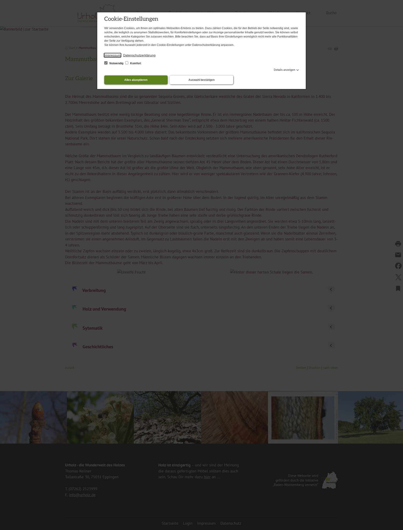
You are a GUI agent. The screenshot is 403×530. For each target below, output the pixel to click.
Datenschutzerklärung (139, 55)
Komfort (135, 63)
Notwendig (116, 63)
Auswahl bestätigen (201, 80)
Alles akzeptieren (135, 80)
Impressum (112, 55)
